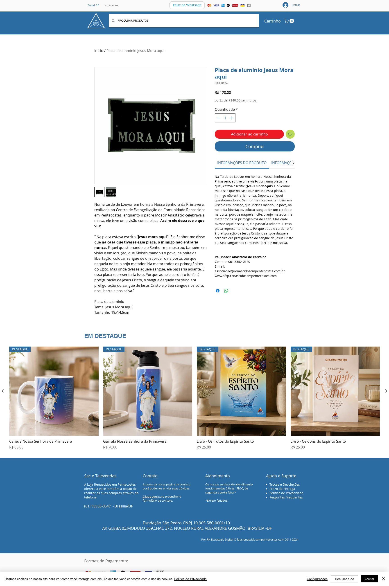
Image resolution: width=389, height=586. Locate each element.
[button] (289, 21)
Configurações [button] (317, 579)
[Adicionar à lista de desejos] (290, 134)
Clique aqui (150, 496)
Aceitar (369, 579)
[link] (242, 162)
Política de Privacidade (190, 579)
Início (98, 50)
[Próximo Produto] (386, 391)
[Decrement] (218, 118)
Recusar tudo (344, 579)
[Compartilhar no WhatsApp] (226, 290)
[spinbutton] (225, 118)
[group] (194, 400)
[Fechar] (383, 578)
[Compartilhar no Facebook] (217, 290)
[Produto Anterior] (2, 391)
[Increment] (231, 118)
